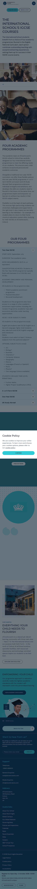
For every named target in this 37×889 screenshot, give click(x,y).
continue (18, 453)
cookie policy (10, 448)
